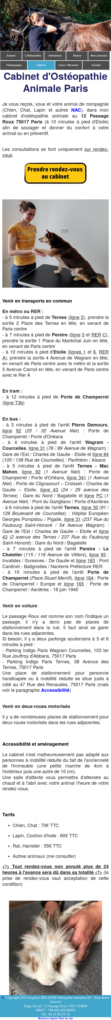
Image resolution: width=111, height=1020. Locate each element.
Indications (55, 55)
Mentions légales (48, 1018)
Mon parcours (99, 55)
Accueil (11, 55)
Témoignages (14, 65)
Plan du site (66, 1018)
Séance (77, 55)
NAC (76, 109)
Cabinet (41, 65)
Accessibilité (55, 690)
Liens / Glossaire (68, 65)
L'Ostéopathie (33, 55)
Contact (96, 65)
